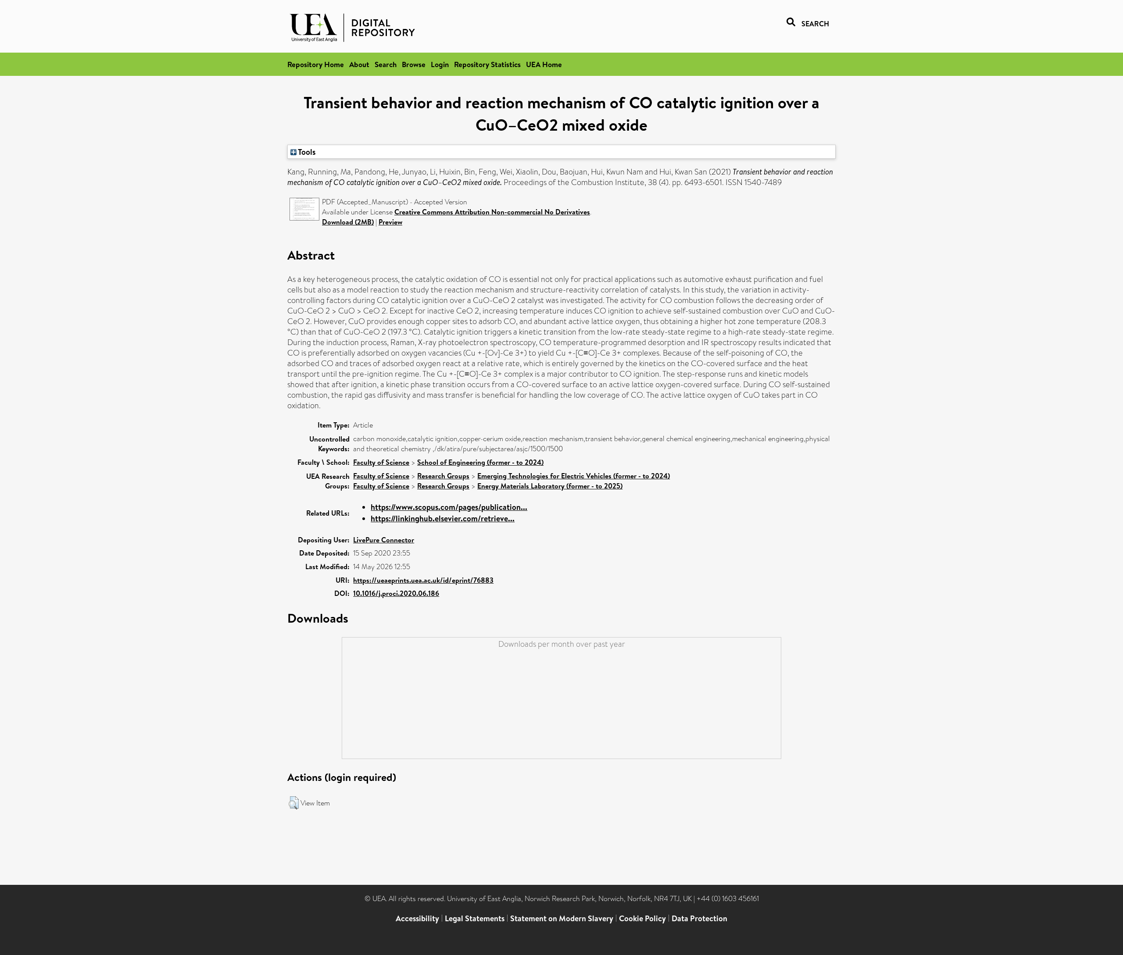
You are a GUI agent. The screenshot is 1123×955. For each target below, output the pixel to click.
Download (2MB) (348, 222)
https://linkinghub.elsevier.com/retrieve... (443, 518)
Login (440, 64)
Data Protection (699, 918)
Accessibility (417, 918)
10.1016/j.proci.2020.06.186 (396, 593)
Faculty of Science (381, 462)
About (359, 64)
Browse (414, 64)
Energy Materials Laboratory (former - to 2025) (549, 486)
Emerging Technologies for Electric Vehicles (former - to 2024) (573, 476)
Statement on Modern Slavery (561, 918)
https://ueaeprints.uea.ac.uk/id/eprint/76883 (423, 580)
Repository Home (315, 64)
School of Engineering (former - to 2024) (480, 462)
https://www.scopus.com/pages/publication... (449, 507)
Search (386, 64)
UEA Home (544, 64)
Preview (390, 222)
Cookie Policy (642, 918)
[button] (294, 802)
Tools (306, 151)
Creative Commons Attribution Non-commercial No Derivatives (492, 212)
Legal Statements (474, 918)
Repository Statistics (487, 64)
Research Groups (443, 476)
